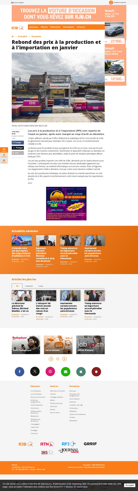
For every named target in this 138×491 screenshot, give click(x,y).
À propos (73, 391)
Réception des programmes (75, 395)
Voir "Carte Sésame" (30, 345)
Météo (52, 400)
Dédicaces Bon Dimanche (36, 412)
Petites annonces (56, 403)
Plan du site (41, 469)
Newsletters (65, 371)
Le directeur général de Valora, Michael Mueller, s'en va (20, 307)
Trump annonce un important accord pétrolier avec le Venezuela (68, 253)
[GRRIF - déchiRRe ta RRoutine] (90, 444)
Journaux (33, 27)
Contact (72, 417)
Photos (44, 27)
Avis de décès (55, 412)
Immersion (35, 408)
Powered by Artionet (75, 467)
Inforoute (53, 406)
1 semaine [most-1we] (29, 286)
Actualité (22, 36)
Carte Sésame (75, 399)
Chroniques (68, 27)
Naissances (35, 416)
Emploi (52, 409)
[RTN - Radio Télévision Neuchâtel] (47, 444)
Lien (16, 153)
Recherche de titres (38, 397)
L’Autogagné (35, 424)
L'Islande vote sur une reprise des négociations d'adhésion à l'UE (21, 252)
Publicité (73, 402)
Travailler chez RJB (76, 405)
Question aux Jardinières (35, 420)
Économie (36, 36)
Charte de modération (78, 414)
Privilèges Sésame (56, 397)
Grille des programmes (35, 401)
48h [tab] (17, 286)
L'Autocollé (35, 427)
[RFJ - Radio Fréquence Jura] (68, 444)
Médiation (73, 411)
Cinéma (53, 394)
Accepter (129, 485)
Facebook (19, 371)
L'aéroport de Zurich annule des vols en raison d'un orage (43, 308)
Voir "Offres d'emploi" (63, 345)
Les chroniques (36, 394)
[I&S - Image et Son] (47, 453)
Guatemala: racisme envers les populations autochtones (92, 252)
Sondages (34, 430)
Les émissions (36, 391)
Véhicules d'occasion (57, 391)
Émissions (55, 27)
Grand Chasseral (37, 405)
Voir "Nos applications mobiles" (95, 345)
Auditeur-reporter (120, 2)
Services (81, 27)
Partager (17, 142)
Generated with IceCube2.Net (94, 467)
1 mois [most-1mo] (40, 286)
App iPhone (81, 371)
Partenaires (74, 408)
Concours (34, 433)
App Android (96, 371)
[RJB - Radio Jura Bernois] (26, 444)
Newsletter (73, 420)
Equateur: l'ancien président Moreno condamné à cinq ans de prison (45, 254)
